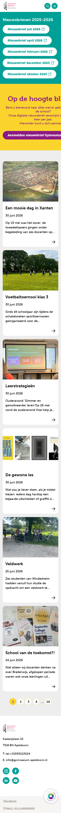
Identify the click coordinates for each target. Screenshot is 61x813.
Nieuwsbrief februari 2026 (28, 52)
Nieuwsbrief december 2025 (28, 63)
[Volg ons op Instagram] (6, 771)
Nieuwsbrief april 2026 (25, 40)
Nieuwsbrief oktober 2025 (27, 74)
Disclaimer (10, 801)
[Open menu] (55, 6)
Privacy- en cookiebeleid (19, 808)
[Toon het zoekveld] (47, 6)
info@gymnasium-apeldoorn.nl (26, 760)
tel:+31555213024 (18, 753)
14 (48, 702)
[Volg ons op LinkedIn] (6, 780)
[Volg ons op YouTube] (15, 780)
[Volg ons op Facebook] (15, 771)
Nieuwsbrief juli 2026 (24, 29)
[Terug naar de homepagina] (9, 6)
